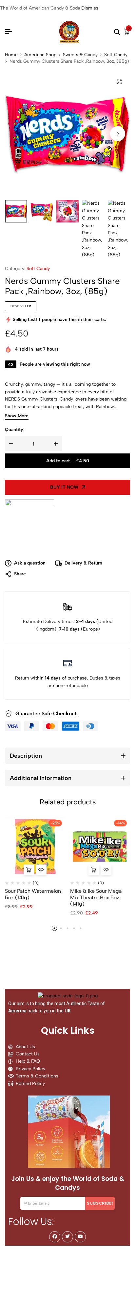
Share (20, 574)
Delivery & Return (83, 563)
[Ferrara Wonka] (29, 524)
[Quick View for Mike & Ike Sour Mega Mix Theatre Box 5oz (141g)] (106, 870)
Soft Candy (115, 55)
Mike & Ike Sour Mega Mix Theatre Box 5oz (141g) (96, 897)
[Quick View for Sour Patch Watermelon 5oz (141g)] (41, 870)
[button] (117, 133)
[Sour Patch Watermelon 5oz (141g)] (35, 847)
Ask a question (30, 563)
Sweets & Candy (80, 55)
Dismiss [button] (89, 8)
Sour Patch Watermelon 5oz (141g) (33, 894)
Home (11, 55)
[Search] (117, 31)
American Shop (40, 55)
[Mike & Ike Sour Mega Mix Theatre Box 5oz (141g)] (100, 847)
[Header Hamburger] (8, 31)
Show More (17, 416)
